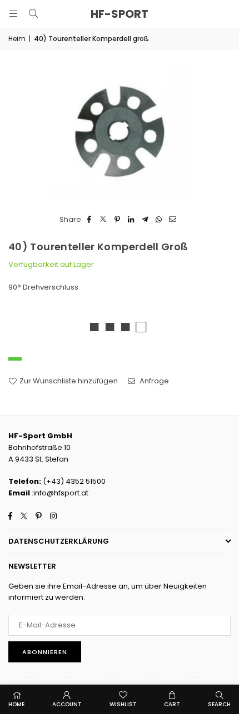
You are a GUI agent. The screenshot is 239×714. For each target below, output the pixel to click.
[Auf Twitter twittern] (103, 220)
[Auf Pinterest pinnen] (117, 220)
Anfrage (153, 381)
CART (172, 704)
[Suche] (33, 13)
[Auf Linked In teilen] (131, 220)
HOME (16, 704)
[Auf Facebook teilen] (90, 220)
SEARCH (219, 704)
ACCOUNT (67, 704)
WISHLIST (123, 704)
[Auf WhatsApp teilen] (159, 220)
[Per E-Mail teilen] (173, 220)
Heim (17, 38)
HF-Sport (119, 13)
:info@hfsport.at (59, 493)
